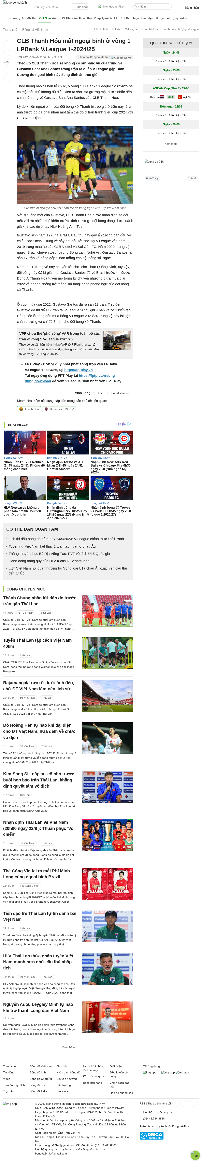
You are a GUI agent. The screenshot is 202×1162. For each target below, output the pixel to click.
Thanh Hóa (32, 409)
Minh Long (83, 393)
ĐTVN (116, 29)
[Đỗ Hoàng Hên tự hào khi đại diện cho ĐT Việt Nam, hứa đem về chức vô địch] (107, 738)
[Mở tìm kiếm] (169, 7)
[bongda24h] (4, 18)
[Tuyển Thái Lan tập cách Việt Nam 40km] (107, 653)
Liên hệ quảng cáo (121, 1092)
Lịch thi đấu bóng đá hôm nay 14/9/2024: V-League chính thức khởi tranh (66, 539)
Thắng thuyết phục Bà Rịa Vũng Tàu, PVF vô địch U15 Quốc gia (59, 554)
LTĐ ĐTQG (101, 29)
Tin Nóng (8, 1072)
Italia (82, 18)
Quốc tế (107, 18)
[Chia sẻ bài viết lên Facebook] (6, 43)
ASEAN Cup (29, 18)
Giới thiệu (116, 1066)
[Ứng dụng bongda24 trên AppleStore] (182, 1072)
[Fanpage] (176, 1103)
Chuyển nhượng (167, 18)
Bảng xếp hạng (92, 1082)
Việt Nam (45, 18)
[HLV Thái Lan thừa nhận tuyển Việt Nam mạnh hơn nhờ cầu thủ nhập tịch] (107, 969)
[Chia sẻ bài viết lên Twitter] (6, 52)
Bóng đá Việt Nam (41, 1066)
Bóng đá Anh (38, 1072)
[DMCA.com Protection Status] (152, 1138)
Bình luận (132, 18)
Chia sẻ (192, 178)
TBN (62, 18)
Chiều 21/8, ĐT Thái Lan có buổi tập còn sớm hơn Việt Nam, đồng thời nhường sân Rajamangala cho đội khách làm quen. (38, 667)
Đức (90, 18)
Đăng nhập (192, 7)
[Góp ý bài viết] (6, 70)
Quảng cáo (166, 1112)
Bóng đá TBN (38, 1085)
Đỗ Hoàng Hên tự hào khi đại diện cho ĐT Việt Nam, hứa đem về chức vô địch (39, 731)
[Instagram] (184, 1103)
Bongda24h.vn (181, 1126)
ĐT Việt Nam (26, 612)
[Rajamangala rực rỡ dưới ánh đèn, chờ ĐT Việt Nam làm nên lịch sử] (107, 696)
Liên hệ (147, 1112)
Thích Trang (152, 178)
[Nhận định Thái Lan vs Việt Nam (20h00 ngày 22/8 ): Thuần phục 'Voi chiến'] (107, 835)
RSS (142, 1103)
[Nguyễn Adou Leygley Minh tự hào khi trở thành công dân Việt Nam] (107, 1017)
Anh (55, 18)
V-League (131, 29)
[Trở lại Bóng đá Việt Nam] (6, 78)
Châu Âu (72, 18)
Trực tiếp (8, 1091)
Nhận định (147, 18)
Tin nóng (14, 18)
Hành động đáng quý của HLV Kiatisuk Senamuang (49, 561)
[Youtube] (193, 1103)
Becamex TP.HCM (62, 409)
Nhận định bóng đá (68, 1072)
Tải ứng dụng (151, 1066)
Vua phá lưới (150, 29)
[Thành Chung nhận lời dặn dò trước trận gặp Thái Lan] (107, 611)
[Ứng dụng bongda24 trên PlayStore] (168, 1072)
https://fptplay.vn (78, 370)
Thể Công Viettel (29, 885)
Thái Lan (46, 612)
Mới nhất (82, 6)
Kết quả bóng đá (93, 1076)
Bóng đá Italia (38, 1091)
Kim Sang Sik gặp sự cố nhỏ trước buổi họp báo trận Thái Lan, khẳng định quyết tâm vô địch (38, 780)
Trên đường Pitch (113, 6)
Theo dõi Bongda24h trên (94, 57)
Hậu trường (63, 1085)
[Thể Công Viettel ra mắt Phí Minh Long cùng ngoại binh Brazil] (107, 884)
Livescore (62, 1091)
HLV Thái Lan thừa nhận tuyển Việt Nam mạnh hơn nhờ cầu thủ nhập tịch (38, 962)
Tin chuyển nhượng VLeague (180, 29)
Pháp (97, 18)
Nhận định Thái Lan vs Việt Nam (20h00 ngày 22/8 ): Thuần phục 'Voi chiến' (39, 828)
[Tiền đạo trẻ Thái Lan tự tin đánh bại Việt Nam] (107, 926)
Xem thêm (68, 1047)
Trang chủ (9, 1066)
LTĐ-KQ (119, 18)
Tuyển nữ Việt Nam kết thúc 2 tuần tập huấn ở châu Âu (52, 546)
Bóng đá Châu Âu (41, 1078)
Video (183, 18)
